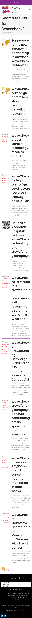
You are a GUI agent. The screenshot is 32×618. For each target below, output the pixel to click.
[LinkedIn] (17, 2)
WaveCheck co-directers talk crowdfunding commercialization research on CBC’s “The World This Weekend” (20, 298)
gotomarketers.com (21, 610)
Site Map (27, 605)
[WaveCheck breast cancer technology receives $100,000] (6, 138)
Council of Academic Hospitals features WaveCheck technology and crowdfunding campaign (20, 239)
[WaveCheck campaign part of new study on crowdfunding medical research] (6, 91)
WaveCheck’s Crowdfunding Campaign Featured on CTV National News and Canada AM (20, 361)
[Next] (9, 569)
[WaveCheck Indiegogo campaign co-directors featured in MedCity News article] (6, 180)
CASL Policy (4, 607)
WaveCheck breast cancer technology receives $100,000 (20, 145)
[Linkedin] (5, 616)
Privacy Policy (12, 607)
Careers (5, 586)
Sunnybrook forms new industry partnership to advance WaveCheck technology (20, 52)
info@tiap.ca (18, 600)
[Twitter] (15, 2)
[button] (29, 9)
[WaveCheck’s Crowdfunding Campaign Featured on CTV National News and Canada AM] (6, 347)
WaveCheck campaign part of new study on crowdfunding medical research (20, 101)
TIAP (8, 605)
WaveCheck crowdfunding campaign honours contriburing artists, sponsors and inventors (20, 417)
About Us (5, 582)
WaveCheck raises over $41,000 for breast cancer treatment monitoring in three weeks (20, 474)
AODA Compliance (22, 607)
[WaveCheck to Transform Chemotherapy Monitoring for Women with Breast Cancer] (6, 518)
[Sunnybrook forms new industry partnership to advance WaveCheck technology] (6, 42)
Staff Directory (7, 584)
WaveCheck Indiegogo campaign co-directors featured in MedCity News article (20, 188)
